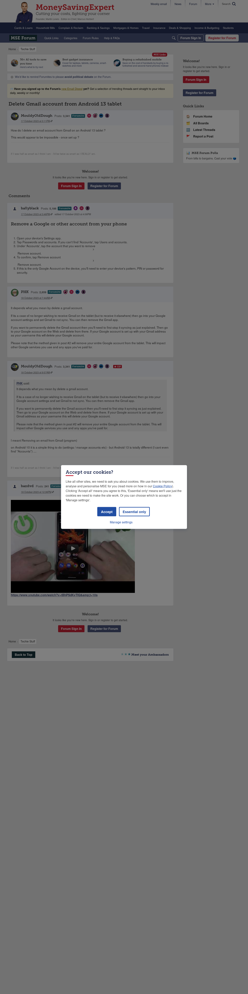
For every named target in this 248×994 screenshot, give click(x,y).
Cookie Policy (162, 486)
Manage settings (121, 522)
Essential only (134, 511)
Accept (107, 511)
